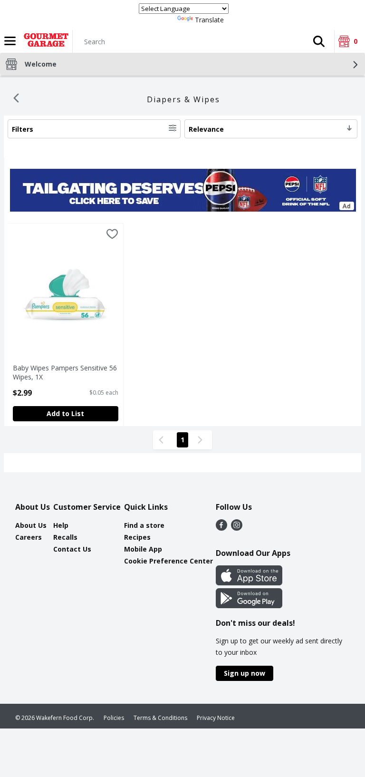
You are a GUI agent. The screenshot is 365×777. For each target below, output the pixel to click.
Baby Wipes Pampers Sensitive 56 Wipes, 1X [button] (65, 372)
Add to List (65, 413)
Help (60, 525)
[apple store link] (249, 582)
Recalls (65, 537)
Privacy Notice (216, 718)
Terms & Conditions (160, 718)
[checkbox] (112, 235)
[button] (319, 41)
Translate (209, 19)
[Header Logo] (44, 41)
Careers (28, 537)
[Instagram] (236, 528)
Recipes (137, 537)
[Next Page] (202, 439)
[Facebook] (221, 528)
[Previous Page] (163, 439)
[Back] (16, 99)
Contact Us (72, 549)
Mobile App (143, 549)
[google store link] (249, 605)
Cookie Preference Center (168, 560)
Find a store (144, 525)
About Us (31, 525)
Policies (114, 718)
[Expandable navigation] (10, 41)
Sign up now (244, 673)
